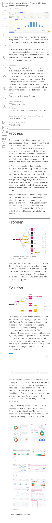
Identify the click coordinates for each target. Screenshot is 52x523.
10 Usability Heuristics (26, 408)
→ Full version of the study (20, 514)
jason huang (6, 5)
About (7, 131)
